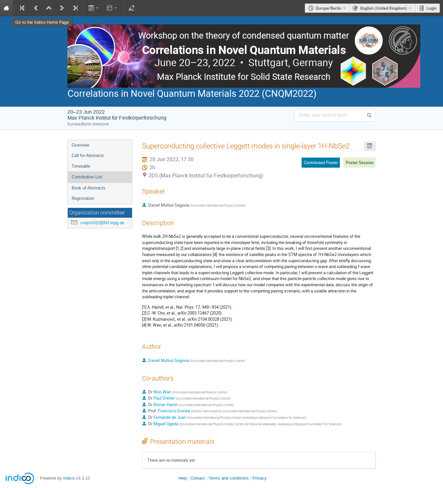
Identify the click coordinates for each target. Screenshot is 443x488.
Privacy (259, 478)
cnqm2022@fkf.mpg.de (102, 222)
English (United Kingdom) (383, 8)
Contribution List (87, 176)
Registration (83, 198)
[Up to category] (48, 8)
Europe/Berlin (328, 8)
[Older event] (36, 8)
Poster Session (360, 162)
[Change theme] (112, 8)
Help (182, 478)
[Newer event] (61, 8)
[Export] (94, 8)
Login (431, 8)
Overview (80, 145)
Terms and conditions (229, 478)
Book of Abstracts (88, 188)
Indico (69, 478)
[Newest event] (74, 8)
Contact (197, 478)
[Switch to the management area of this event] (131, 8)
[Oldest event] (23, 8)
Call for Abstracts (88, 155)
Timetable (81, 166)
